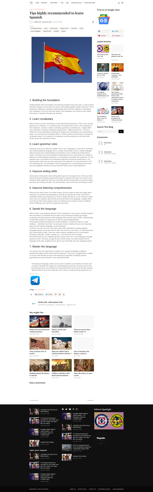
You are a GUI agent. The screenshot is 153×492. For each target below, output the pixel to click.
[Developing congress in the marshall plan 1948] (103, 86)
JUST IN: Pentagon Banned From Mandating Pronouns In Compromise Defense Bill (82, 447)
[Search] (122, 2)
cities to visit (53, 28)
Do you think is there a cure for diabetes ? (102, 118)
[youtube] (70, 409)
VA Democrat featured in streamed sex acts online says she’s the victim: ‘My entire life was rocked (49, 420)
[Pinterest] (55, 294)
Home (37, 3)
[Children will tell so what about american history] (62, 365)
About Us (73, 489)
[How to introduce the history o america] (84, 343)
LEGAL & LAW (47, 31)
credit (81, 28)
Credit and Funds (89, 3)
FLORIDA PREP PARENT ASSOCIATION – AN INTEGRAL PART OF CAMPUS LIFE (47, 432)
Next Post (90, 400)
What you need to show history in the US (82, 331)
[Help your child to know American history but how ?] (62, 343)
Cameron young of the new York (102, 74)
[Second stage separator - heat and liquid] (117, 67)
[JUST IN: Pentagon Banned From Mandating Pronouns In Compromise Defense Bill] (67, 447)
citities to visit (64, 28)
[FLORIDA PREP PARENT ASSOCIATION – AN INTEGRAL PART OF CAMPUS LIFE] (34, 432)
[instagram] (76, 409)
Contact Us (92, 489)
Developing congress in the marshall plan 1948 (103, 94)
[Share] (93, 22)
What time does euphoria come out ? (117, 56)
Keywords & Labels (104, 489)
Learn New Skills (76, 3)
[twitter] (66, 409)
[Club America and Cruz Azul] (103, 48)
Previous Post (34, 400)
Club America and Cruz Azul (102, 55)
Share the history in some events (83, 374)
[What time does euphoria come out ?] (117, 48)
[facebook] (103, 31)
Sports (63, 31)
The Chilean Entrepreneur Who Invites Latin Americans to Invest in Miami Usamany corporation (117, 96)
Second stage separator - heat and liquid (116, 75)
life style (56, 31)
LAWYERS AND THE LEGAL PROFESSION (48, 410)
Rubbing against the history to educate (39, 374)
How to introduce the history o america (81, 352)
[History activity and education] (62, 321)
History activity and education (59, 331)
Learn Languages (39, 9)
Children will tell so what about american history (61, 374)
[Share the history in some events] (84, 365)
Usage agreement (118, 489)
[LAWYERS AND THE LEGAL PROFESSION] (34, 411)
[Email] (59, 294)
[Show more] (63, 294)
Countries (74, 28)
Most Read (53, 3)
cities (45, 28)
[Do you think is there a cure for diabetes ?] (103, 110)
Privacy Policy (82, 489)
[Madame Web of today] (34, 443)
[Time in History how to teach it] (39, 343)
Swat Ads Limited (43, 489)
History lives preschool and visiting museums (39, 331)
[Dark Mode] (119, 2)
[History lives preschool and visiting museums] (39, 321)
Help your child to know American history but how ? (62, 352)
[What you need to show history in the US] (84, 321)
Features (44, 3)
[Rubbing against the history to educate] (39, 365)
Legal (67, 3)
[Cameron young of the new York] (103, 67)
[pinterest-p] (73, 409)
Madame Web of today (47, 442)
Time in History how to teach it (37, 352)
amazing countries (36, 28)
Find (62, 3)
